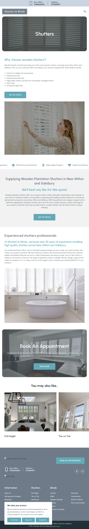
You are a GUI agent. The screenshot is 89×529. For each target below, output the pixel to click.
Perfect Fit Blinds (76, 500)
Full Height (35, 493)
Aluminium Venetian (57, 509)
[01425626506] (31, 3)
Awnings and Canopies (12, 496)
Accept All (42, 520)
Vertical (53, 493)
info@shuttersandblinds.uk (64, 356)
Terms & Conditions (65, 524)
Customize (14, 520)
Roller (52, 496)
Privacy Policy (53, 524)
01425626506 (39, 4)
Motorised (7, 500)
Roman (52, 506)
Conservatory (76, 496)
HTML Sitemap (34, 526)
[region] (28, 513)
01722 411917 (38, 353)
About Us (7, 493)
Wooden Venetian (56, 500)
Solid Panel (35, 500)
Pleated (53, 503)
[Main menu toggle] (85, 11)
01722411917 (55, 4)
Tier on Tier (35, 496)
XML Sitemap (44, 526)
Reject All (28, 520)
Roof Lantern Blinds (78, 503)
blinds (21, 260)
